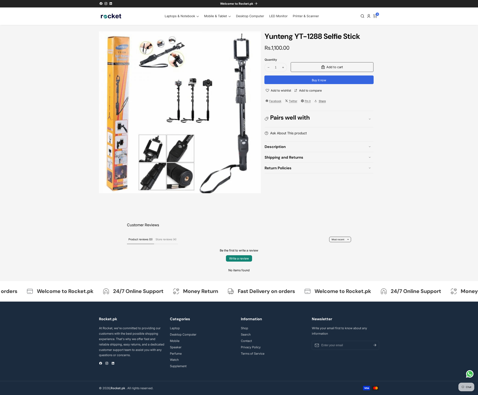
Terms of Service (252, 353)
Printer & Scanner (306, 16)
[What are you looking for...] (363, 16)
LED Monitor (278, 16)
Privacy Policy (251, 347)
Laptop (175, 328)
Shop (244, 328)
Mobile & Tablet (215, 16)
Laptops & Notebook (180, 16)
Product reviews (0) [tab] (140, 239)
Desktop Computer (250, 16)
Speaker (175, 347)
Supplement (178, 366)
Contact (246, 341)
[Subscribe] (375, 345)
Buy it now (319, 80)
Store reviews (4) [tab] (166, 239)
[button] (319, 119)
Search (246, 334)
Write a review (239, 258)
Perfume (176, 353)
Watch (174, 360)
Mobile (174, 341)
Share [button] (322, 100)
